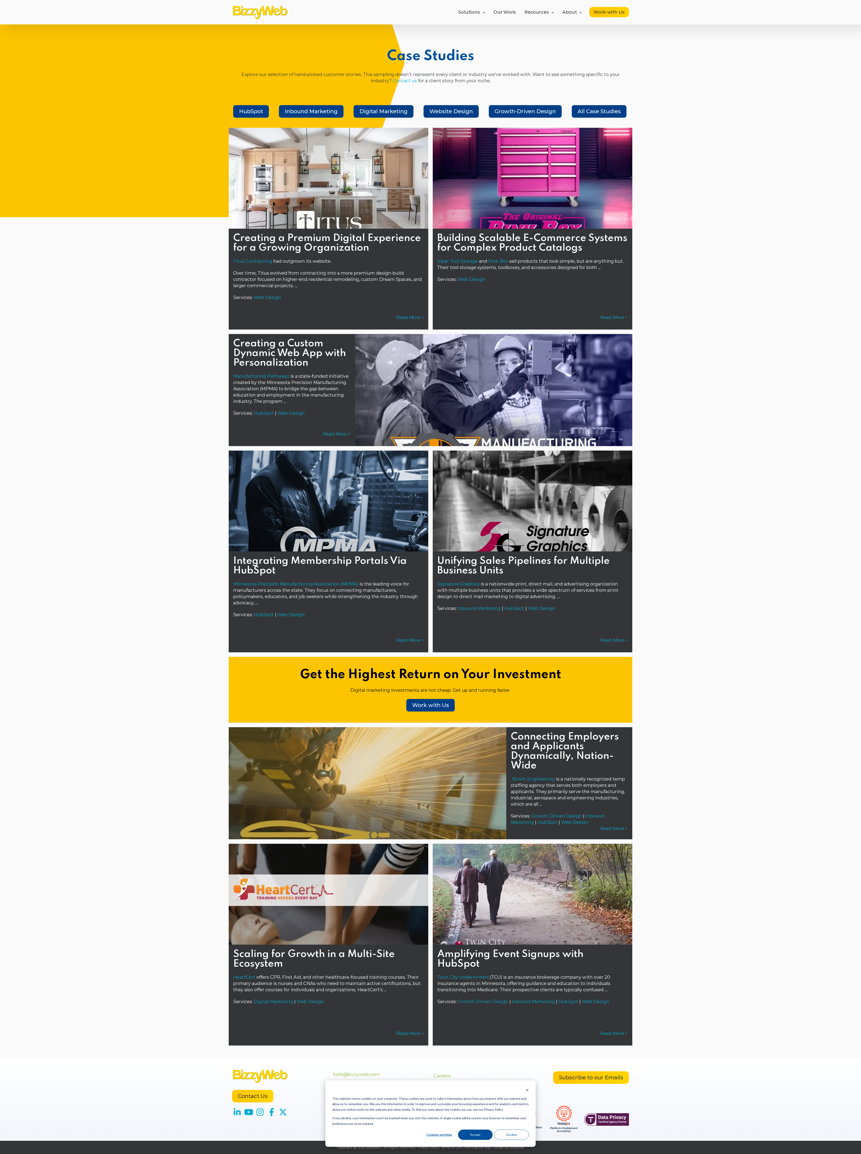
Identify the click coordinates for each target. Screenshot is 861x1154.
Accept (475, 1135)
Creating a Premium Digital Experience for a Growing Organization (327, 243)
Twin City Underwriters (463, 977)
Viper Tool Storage (457, 261)
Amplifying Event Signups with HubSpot (510, 959)
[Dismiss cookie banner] (527, 1090)
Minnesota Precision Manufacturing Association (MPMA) (295, 584)
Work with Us (609, 12)
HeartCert (244, 977)
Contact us (405, 80)
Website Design (451, 111)
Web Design (267, 297)
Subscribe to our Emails (591, 1077)
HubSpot (251, 111)
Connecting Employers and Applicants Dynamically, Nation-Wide (565, 751)
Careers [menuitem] (442, 1075)
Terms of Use (451, 1147)
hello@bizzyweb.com (356, 1074)
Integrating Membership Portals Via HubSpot (320, 566)
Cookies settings (439, 1135)
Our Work (505, 12)
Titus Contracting (252, 261)
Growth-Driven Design (525, 111)
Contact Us (252, 1096)
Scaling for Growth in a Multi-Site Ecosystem (314, 959)
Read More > (410, 317)
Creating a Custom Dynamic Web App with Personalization (289, 353)
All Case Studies (599, 111)
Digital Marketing (383, 111)
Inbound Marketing (311, 111)
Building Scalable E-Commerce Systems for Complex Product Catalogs (532, 243)
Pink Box (498, 261)
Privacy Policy (427, 1147)
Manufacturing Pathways (261, 376)
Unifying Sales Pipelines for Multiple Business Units (523, 566)
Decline (511, 1135)
